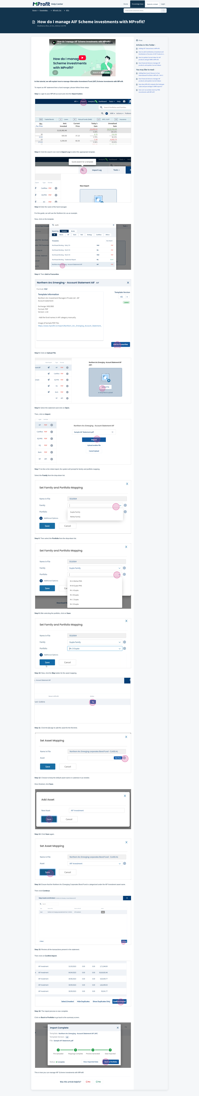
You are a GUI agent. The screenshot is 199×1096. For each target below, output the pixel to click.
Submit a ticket (152, 4)
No (89, 1082)
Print (140, 40)
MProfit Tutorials (59, 10)
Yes (99, 1082)
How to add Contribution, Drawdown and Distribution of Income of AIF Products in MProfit (151, 53)
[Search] (164, 10)
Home (126, 4)
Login (163, 4)
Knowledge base (137, 4)
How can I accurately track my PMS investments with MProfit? (149, 91)
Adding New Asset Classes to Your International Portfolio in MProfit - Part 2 (151, 74)
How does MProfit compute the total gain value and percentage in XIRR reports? (151, 85)
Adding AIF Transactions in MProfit (149, 48)
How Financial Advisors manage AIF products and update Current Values (150, 64)
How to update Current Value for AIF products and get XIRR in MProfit (150, 58)
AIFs (67, 10)
